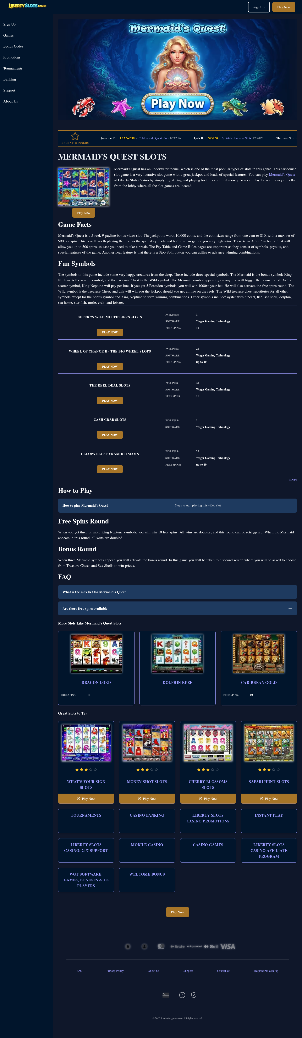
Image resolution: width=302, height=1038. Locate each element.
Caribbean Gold (259, 682)
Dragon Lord (96, 682)
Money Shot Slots (147, 781)
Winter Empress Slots (224, 138)
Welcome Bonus (147, 874)
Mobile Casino (147, 844)
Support (9, 90)
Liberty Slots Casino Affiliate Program (269, 850)
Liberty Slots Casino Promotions (208, 818)
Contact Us (223, 971)
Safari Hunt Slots (269, 781)
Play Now (283, 7)
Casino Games (208, 844)
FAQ (79, 971)
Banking (9, 79)
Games (8, 35)
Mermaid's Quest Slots (142, 138)
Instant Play (269, 815)
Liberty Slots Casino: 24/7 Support (86, 847)
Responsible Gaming (266, 971)
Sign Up (258, 7)
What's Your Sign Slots (86, 784)
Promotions (12, 57)
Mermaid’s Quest (282, 174)
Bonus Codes (13, 46)
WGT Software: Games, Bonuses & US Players (86, 879)
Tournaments (13, 68)
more (293, 479)
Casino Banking (147, 815)
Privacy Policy (115, 971)
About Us (10, 101)
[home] (27, 11)
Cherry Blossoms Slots (208, 784)
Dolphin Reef (177, 682)
